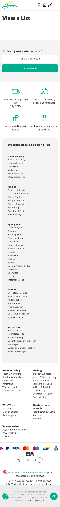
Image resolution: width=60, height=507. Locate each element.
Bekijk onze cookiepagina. (33, 500)
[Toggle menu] (56, 5)
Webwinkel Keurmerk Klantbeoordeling (28, 472)
